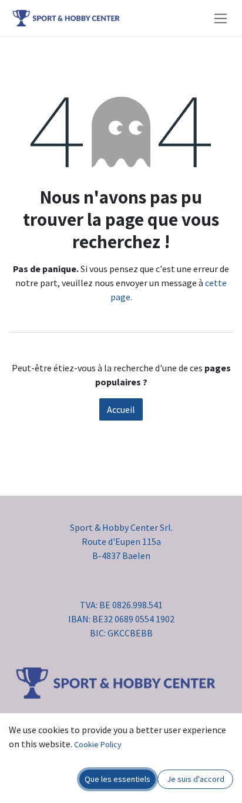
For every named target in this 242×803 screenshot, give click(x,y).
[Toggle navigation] (220, 18)
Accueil (121, 409)
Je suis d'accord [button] (195, 779)
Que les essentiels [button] (117, 779)
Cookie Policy (98, 744)
